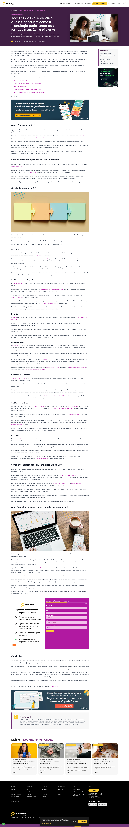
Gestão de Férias (15, 801)
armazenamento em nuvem (60, 483)
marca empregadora (42, 458)
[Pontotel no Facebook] (99, 801)
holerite (15, 317)
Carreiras (44, 791)
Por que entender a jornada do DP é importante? (108, 56)
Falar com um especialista (99, 3)
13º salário (54, 408)
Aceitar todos (82, 821)
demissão (22, 439)
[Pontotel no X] (101, 801)
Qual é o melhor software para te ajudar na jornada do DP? (30, 92)
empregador (39, 255)
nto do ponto (51, 303)
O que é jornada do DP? (105, 53)
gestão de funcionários (17, 166)
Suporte (59, 794)
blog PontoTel (54, 686)
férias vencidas (30, 370)
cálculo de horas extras (65, 408)
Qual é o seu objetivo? (50, 605)
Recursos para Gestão (16, 794)
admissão (81, 136)
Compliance (44, 794)
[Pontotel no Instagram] (96, 801)
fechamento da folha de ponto (38, 568)
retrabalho (46, 275)
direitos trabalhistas (73, 406)
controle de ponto (18, 283)
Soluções (62, 3)
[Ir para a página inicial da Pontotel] (8, 3)
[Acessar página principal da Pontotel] (18, 814)
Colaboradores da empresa (51, 625)
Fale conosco (93, 790)
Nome (47, 610)
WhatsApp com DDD (50, 615)
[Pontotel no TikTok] (89, 801)
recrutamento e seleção (42, 259)
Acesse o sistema (61, 791)
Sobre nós (44, 789)
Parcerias (44, 796)
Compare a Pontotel (31, 796)
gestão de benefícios (38, 406)
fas (80, 483)
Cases (43, 799)
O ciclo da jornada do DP (105, 59)
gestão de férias (17, 345)
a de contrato (82, 367)
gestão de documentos (19, 378)
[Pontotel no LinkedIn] (92, 801)
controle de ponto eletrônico (69, 475)
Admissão (103, 61)
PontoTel (15, 554)
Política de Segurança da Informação (78, 795)
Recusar (74, 821)
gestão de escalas (48, 359)
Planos (74, 3)
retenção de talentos (17, 424)
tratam (44, 303)
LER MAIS (14, 772)
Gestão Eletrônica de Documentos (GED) (53, 396)
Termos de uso (76, 789)
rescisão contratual (38, 138)
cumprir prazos (37, 677)
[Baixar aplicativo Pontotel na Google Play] (92, 804)
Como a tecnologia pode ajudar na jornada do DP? (28, 89)
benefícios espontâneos (73, 414)
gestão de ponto (31, 172)
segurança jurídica (16, 297)
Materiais (29, 791)
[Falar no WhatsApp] (4, 824)
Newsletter (29, 794)
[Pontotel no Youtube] (94, 801)
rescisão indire (73, 367)
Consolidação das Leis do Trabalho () (51, 289)
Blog (28, 789)
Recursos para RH (15, 796)
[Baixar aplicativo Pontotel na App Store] (102, 804)
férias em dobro (40, 370)
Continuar (50, 630)
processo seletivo (71, 259)
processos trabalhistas (52, 367)
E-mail (47, 620)
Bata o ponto (60, 789)
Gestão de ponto (121, 3)
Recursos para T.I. (15, 799)
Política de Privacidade (78, 791)
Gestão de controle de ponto (107, 63)
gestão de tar (75, 483)
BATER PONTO (113, 3)
